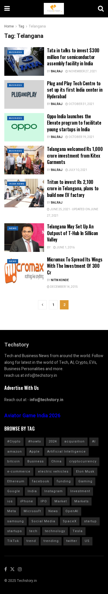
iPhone (26, 501)
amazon (14, 451)
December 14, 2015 (64, 287)
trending (51, 540)
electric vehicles (53, 471)
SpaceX (70, 521)
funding (64, 481)
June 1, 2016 (65, 248)
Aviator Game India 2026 (32, 415)
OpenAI (71, 511)
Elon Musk (85, 471)
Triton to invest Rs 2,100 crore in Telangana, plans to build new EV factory (72, 188)
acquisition (74, 441)
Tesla (78, 531)
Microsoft (32, 511)
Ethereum (15, 481)
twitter (71, 540)
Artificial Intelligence (66, 451)
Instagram (53, 491)
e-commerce (19, 471)
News (12, 228)
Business (15, 52)
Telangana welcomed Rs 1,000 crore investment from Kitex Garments (75, 155)
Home (9, 26)
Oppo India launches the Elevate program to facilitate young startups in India (74, 123)
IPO (44, 501)
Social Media (43, 521)
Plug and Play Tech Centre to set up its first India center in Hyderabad (75, 90)
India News (16, 183)
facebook (40, 481)
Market (60, 501)
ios (10, 501)
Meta (11, 511)
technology (55, 531)
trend (31, 540)
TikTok (13, 540)
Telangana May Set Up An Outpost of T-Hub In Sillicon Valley (72, 233)
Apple (34, 451)
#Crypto (14, 441)
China (56, 461)
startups (14, 531)
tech (33, 531)
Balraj (56, 71)
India (32, 491)
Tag (21, 26)
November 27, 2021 (82, 71)
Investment (80, 491)
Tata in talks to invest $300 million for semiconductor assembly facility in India (73, 57)
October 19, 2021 (81, 137)
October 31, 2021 (81, 104)
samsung (15, 521)
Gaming (85, 481)
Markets (81, 501)
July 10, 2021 (77, 170)
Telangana (37, 26)
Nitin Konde (60, 280)
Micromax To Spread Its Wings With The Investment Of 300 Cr (75, 266)
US (87, 540)
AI (94, 441)
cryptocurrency (82, 461)
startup (90, 521)
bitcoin (13, 461)
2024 (53, 441)
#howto (34, 441)
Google (13, 491)
